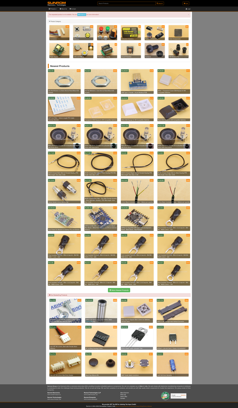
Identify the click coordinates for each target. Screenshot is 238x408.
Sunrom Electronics (53, 393)
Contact (73, 9)
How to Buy (123, 396)
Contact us (82, 14)
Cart (186, 3)
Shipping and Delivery (129, 406)
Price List (123, 394)
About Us (64, 9)
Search (160, 3)
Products (53, 9)
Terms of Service (147, 406)
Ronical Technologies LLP (92, 393)
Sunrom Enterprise (90, 397)
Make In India (144, 386)
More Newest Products (120, 290)
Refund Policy (119, 406)
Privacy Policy (139, 406)
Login (189, 9)
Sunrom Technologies (54, 397)
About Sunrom (124, 393)
